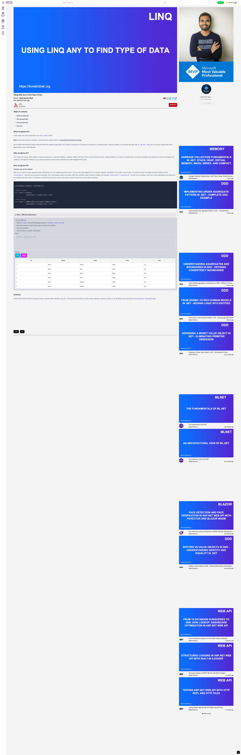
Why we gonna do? (22, 119)
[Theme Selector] (235, 3)
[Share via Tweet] (175, 98)
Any (18, 255)
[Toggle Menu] (3, 2)
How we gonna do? (22, 122)
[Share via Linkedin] (170, 98)
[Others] (238, 2)
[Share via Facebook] (172, 98)
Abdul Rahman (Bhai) (26, 98)
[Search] (165, 3)
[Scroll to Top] (238, 752)
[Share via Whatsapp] (167, 98)
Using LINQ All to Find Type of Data (71, 140)
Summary (19, 126)
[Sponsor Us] (164, 98)
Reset (24, 255)
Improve (173, 105)
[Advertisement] (95, 315)
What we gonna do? (23, 115)
